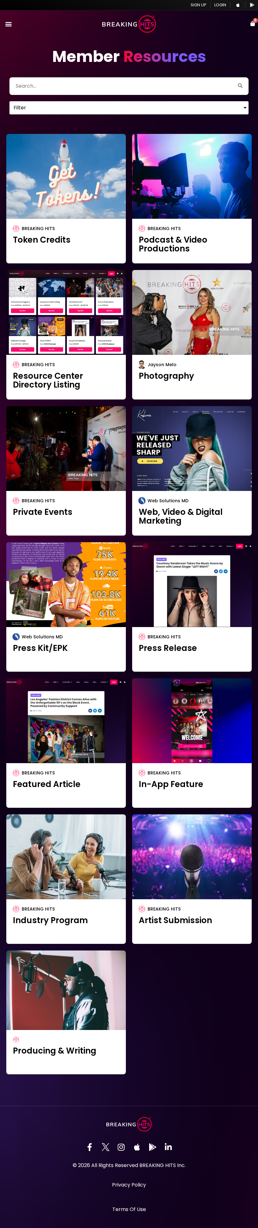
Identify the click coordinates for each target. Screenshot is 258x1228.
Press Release (168, 648)
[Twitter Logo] (105, 1147)
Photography (166, 376)
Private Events (42, 512)
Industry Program (50, 920)
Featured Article (47, 784)
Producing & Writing (54, 1050)
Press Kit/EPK (40, 648)
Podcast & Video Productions (173, 244)
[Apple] (137, 1147)
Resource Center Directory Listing (48, 380)
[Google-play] (152, 1147)
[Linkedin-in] (168, 1147)
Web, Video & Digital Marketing (181, 516)
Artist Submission (175, 920)
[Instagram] (121, 1147)
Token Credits (41, 239)
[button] (8, 24)
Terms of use (129, 1209)
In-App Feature (171, 784)
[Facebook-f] (90, 1147)
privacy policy (129, 1184)
